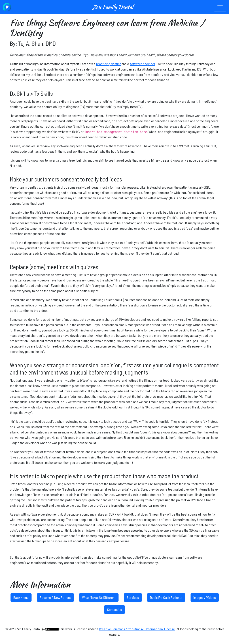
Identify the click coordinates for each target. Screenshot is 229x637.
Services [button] (133, 597)
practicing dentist (108, 64)
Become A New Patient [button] (55, 597)
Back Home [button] (21, 597)
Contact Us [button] (114, 609)
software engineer (142, 64)
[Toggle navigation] (220, 7)
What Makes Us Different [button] (99, 597)
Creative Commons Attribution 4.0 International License (137, 629)
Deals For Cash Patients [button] (166, 597)
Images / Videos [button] (204, 597)
